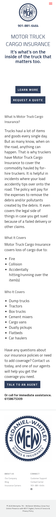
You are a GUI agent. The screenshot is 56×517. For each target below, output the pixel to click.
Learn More (28, 89)
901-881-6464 (28, 25)
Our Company (11, 478)
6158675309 (13, 398)
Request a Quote (28, 100)
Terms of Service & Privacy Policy (36, 509)
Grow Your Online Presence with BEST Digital (28, 507)
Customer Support (39, 478)
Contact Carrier (37, 481)
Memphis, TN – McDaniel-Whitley (26, 505)
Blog (7, 481)
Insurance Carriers (13, 485)
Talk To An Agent (22, 384)
